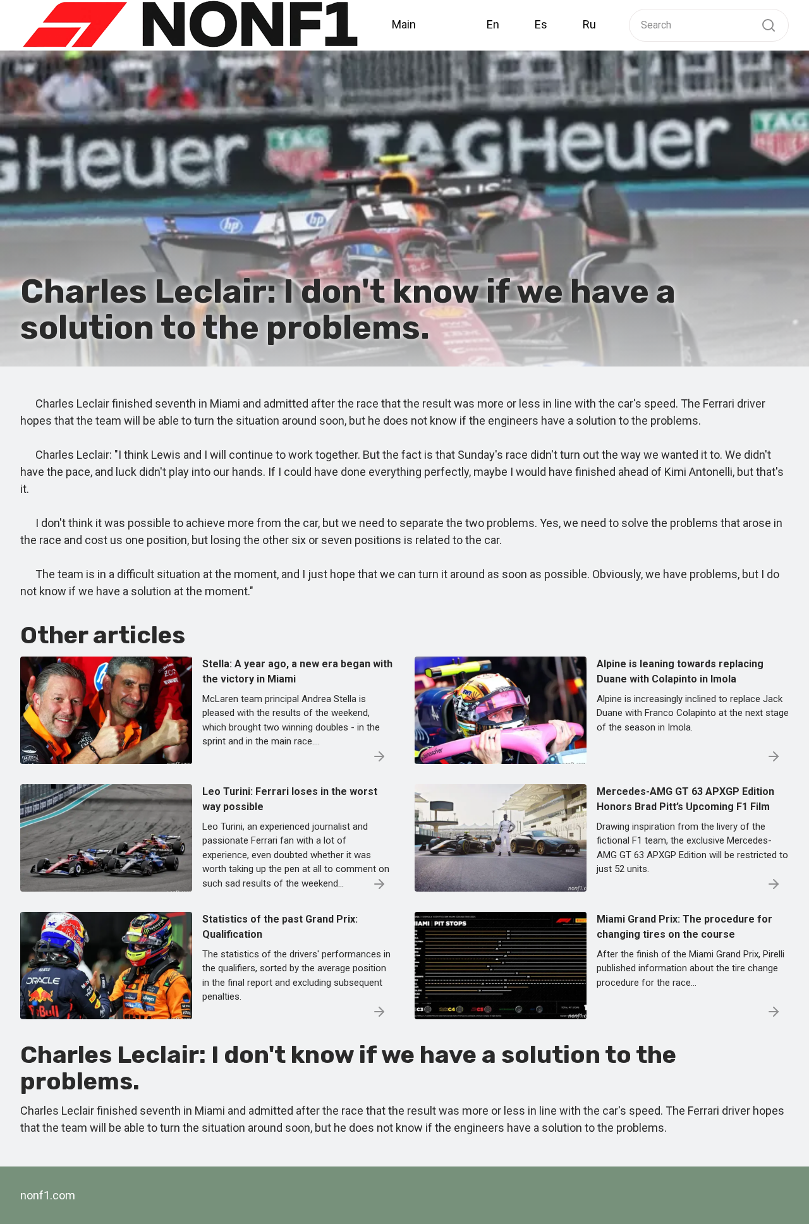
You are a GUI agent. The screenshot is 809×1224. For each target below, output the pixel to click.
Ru (589, 24)
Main (404, 24)
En (493, 24)
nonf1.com (47, 1195)
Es (541, 24)
